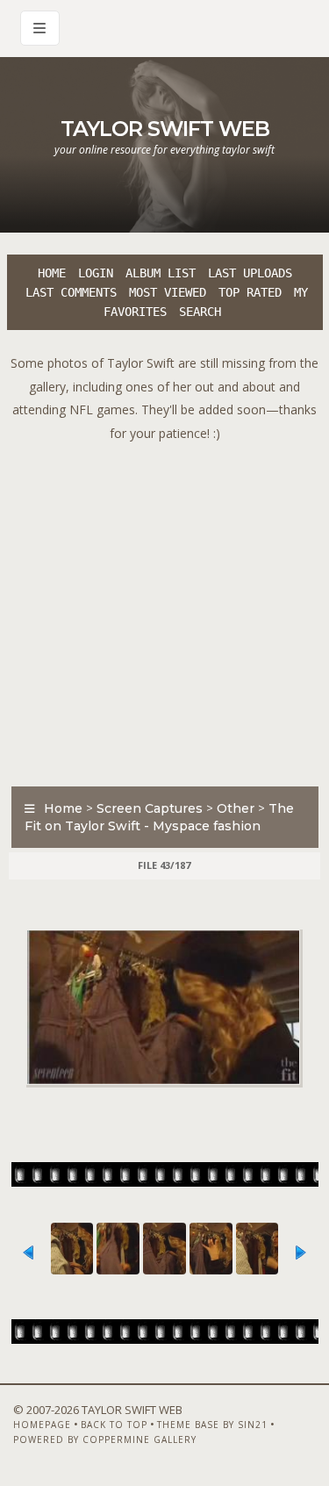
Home (52, 273)
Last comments (71, 292)
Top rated (250, 292)
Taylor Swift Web (165, 128)
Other (235, 808)
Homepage (42, 1424)
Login (95, 273)
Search (200, 312)
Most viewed (167, 292)
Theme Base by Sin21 (212, 1424)
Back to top (114, 1424)
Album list (160, 273)
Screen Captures (150, 808)
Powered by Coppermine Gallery (105, 1439)
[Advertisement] (164, 609)
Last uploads (250, 273)
